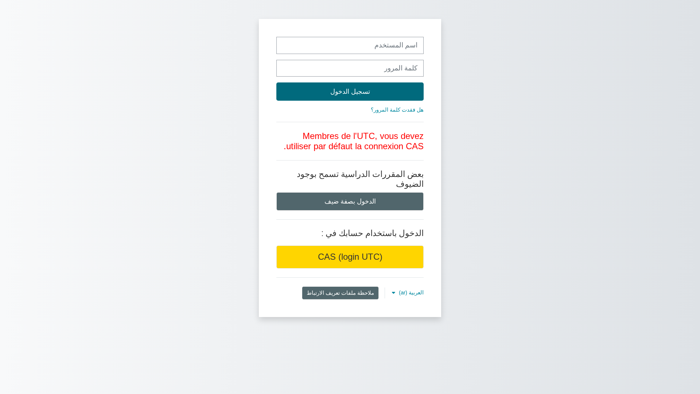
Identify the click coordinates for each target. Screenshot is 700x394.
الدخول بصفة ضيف (350, 201)
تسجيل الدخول (350, 91)
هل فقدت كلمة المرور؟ (397, 110)
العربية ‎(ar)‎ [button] (410, 292)
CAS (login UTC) (350, 257)
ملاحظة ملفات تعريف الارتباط (340, 293)
